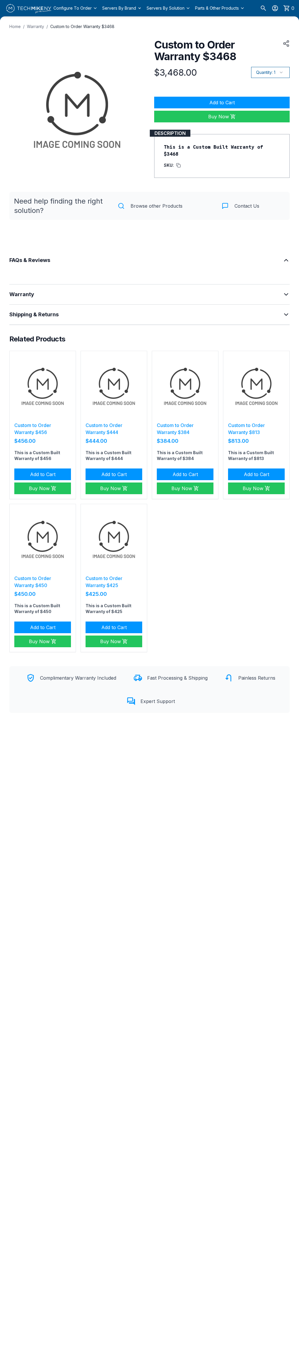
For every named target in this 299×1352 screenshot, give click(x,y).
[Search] (263, 8)
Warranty (35, 26)
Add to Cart (222, 102)
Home (15, 26)
